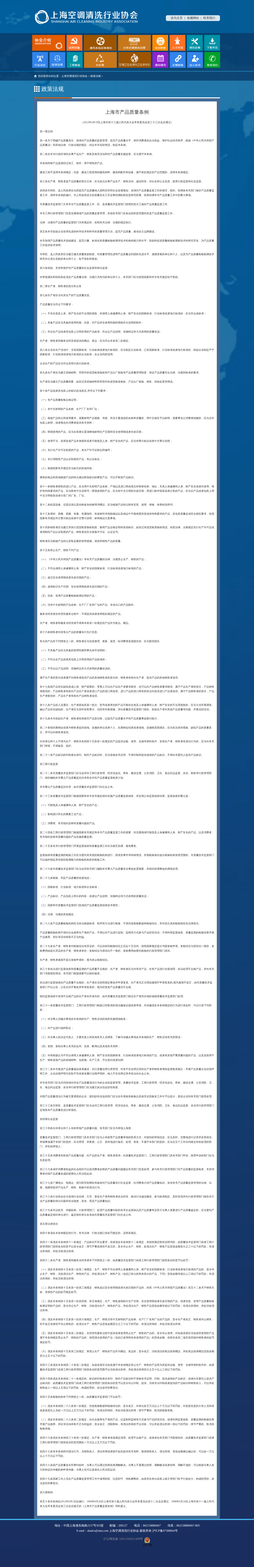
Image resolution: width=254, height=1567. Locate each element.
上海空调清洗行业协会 (74, 76)
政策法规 (95, 76)
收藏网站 (193, 18)
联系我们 (209, 18)
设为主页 (177, 18)
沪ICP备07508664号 (165, 1530)
